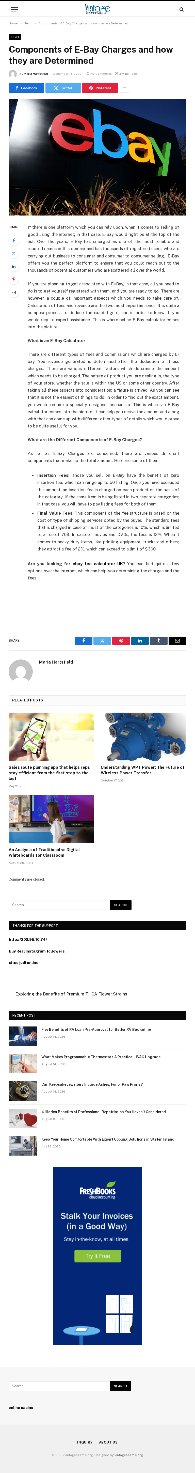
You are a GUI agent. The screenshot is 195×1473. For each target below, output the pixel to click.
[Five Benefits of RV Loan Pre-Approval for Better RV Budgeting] (23, 1036)
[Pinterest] (14, 279)
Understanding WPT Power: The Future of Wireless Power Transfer (143, 770)
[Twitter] (14, 253)
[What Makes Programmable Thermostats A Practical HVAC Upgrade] (23, 1063)
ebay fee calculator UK (96, 563)
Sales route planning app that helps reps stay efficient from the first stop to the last (49, 773)
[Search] (181, 9)
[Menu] (14, 9)
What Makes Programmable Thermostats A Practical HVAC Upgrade (100, 1057)
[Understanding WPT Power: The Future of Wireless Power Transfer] (143, 737)
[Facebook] (14, 240)
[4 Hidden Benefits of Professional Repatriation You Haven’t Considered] (23, 1118)
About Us (108, 1442)
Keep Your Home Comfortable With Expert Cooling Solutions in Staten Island (107, 1139)
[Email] (14, 292)
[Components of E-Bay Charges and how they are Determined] (97, 157)
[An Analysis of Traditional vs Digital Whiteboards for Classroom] (51, 819)
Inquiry (84, 1442)
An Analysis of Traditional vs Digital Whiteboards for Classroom (44, 852)
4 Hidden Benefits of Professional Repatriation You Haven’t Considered (103, 1112)
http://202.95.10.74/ (28, 939)
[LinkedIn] (14, 266)
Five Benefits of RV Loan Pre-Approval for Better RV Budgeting (96, 1029)
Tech (15, 36)
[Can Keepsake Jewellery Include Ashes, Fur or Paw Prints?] (23, 1091)
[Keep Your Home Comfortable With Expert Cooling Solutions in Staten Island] (23, 1146)
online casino (21, 1407)
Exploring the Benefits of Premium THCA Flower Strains (71, 993)
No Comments (101, 73)
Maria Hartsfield (36, 73)
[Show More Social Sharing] (124, 88)
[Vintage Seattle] (97, 9)
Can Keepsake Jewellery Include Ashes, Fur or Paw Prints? (92, 1084)
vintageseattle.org (129, 1455)
